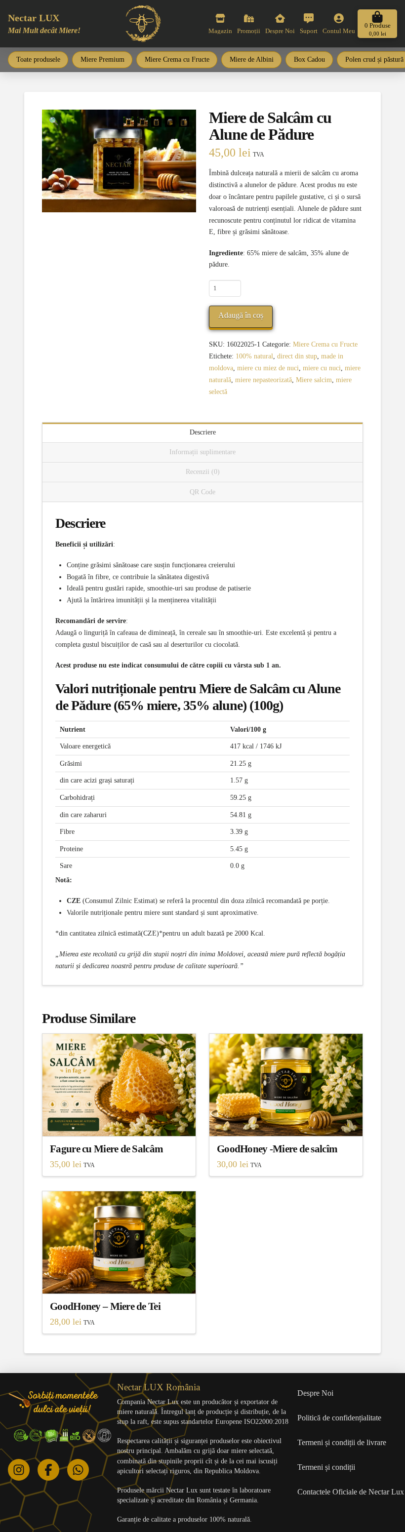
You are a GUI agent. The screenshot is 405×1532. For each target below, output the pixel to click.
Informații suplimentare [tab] (202, 452)
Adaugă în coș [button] (119, 1119)
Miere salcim (314, 380)
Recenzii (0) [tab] (203, 471)
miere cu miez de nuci (268, 368)
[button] (377, 23)
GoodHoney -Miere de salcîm (277, 1148)
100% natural (254, 356)
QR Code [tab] (202, 492)
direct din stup (297, 356)
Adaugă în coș (240, 315)
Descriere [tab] (203, 432)
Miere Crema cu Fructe (325, 344)
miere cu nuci (322, 368)
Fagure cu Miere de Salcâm (106, 1148)
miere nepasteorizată (263, 380)
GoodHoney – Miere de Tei (105, 1306)
